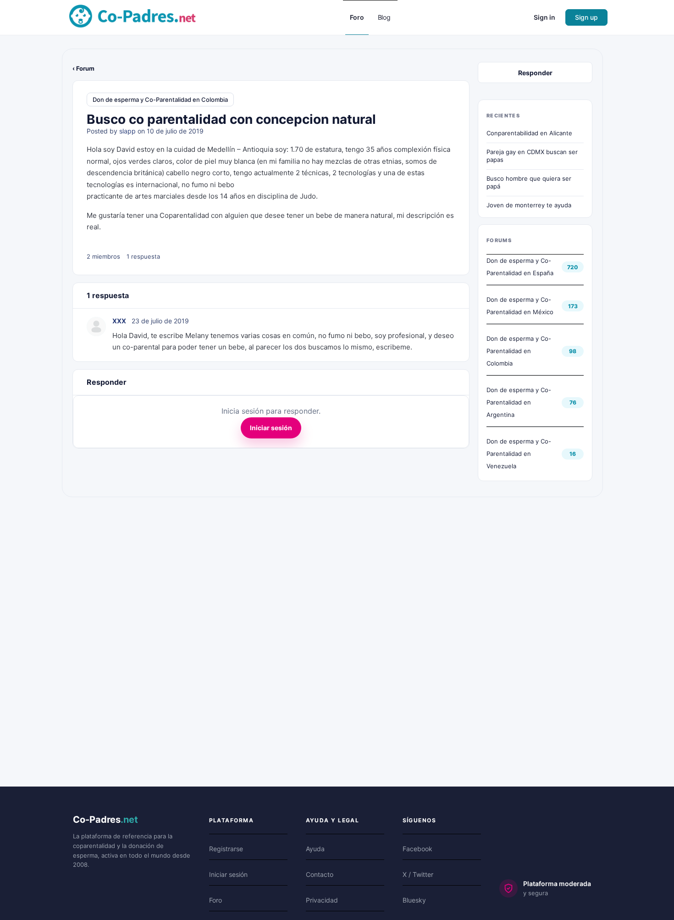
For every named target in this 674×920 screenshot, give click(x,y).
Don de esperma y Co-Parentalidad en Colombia (160, 99)
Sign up (586, 17)
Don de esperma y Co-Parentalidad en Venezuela (518, 454)
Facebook (417, 849)
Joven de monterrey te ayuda (528, 205)
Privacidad (322, 900)
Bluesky (414, 900)
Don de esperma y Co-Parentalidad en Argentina (518, 402)
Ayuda (315, 849)
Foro (215, 900)
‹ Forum (83, 68)
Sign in (544, 17)
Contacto (319, 874)
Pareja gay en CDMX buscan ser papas (532, 156)
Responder (535, 73)
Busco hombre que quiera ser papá (528, 182)
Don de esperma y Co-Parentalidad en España (519, 267)
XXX (119, 321)
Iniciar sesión (271, 428)
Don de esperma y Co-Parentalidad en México (519, 306)
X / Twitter (418, 874)
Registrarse (226, 849)
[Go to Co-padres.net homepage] (132, 16)
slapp (127, 131)
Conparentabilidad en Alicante (529, 133)
